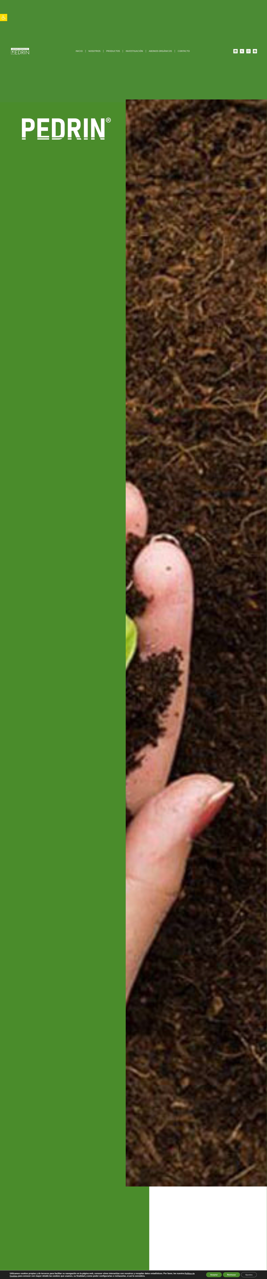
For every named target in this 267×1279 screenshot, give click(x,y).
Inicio (79, 51)
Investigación (134, 51)
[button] (3, 17)
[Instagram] (248, 51)
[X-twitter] (242, 51)
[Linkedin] (235, 51)
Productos (113, 51)
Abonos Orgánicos (160, 51)
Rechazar (231, 1275)
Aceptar (214, 1275)
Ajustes (249, 1275)
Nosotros (94, 51)
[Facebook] (255, 51)
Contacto (184, 51)
